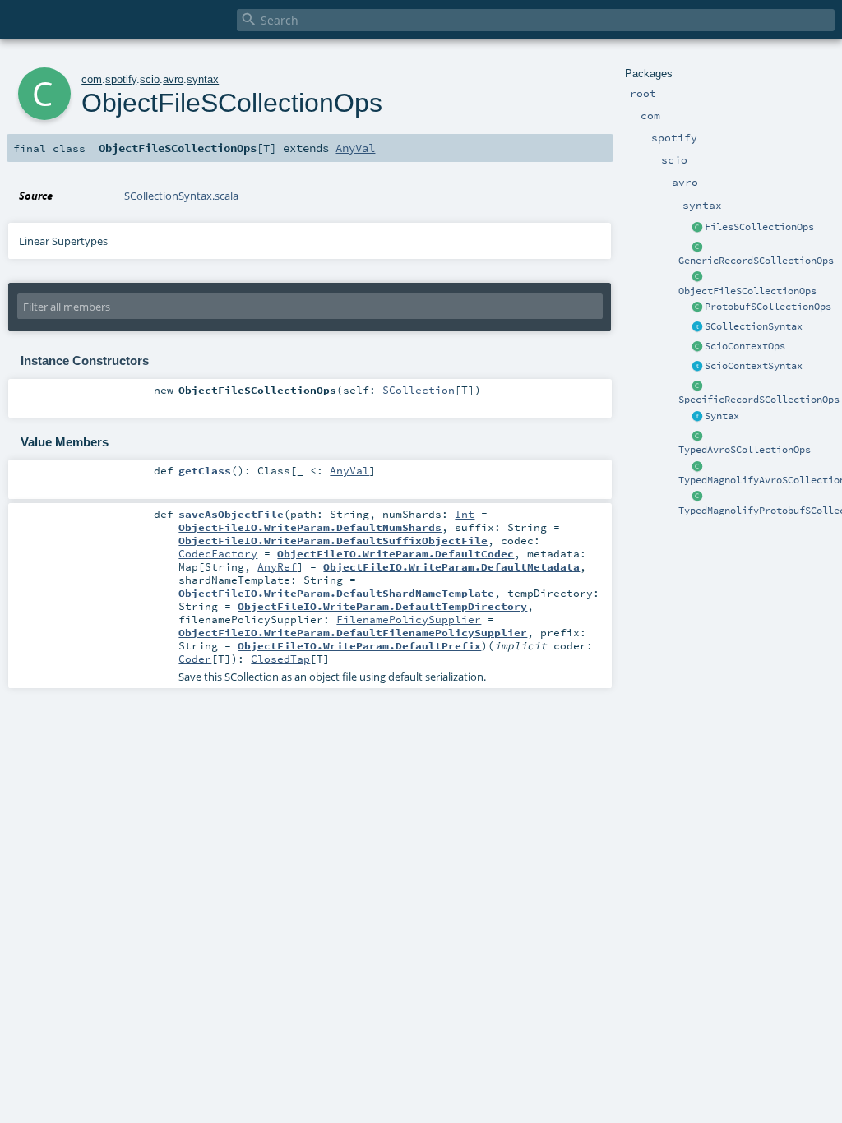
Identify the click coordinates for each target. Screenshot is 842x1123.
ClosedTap (280, 658)
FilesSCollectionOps (759, 227)
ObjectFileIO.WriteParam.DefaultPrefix (359, 645)
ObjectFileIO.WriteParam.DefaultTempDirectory (382, 605)
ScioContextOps (745, 346)
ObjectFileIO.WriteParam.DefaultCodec (395, 553)
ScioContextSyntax (754, 366)
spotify (120, 79)
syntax (203, 79)
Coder (194, 658)
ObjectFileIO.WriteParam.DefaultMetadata (451, 566)
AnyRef (277, 566)
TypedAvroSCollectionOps (744, 449)
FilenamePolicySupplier (408, 619)
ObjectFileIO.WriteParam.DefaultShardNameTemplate (336, 592)
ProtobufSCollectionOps (768, 306)
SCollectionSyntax (754, 326)
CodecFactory (217, 553)
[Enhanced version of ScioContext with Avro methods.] (697, 347)
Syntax (722, 416)
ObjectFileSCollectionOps (747, 291)
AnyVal (355, 148)
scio (150, 79)
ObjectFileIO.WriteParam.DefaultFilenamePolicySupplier (352, 632)
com (91, 79)
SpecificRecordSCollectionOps (759, 399)
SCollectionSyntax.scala (181, 195)
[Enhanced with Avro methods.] (697, 327)
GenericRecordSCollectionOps (756, 260)
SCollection (418, 389)
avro (173, 79)
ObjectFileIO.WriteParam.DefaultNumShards (310, 527)
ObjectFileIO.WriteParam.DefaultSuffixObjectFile (333, 540)
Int (464, 513)
